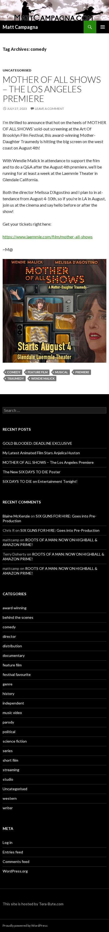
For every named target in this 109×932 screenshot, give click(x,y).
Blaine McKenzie (16, 516)
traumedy (15, 378)
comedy (13, 372)
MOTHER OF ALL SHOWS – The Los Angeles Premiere (52, 89)
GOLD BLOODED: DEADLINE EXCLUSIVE (37, 443)
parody (8, 722)
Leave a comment (49, 109)
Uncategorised (17, 70)
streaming (11, 769)
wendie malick (42, 378)
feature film (38, 372)
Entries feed (13, 852)
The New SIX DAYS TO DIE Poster (31, 472)
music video (12, 712)
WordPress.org (15, 871)
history (8, 693)
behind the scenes (18, 617)
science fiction (15, 741)
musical (61, 372)
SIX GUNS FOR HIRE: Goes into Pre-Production (59, 530)
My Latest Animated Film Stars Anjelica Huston (41, 453)
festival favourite (17, 674)
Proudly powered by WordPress (25, 926)
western (10, 798)
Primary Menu (102, 27)
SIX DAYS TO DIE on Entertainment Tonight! (40, 481)
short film (10, 760)
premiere (82, 372)
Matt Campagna (20, 27)
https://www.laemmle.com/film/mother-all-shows (48, 236)
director (9, 636)
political (9, 731)
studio (8, 779)
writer (8, 808)
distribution (12, 646)
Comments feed (16, 861)
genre (7, 684)
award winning (14, 608)
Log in (7, 842)
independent (13, 703)
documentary (14, 655)
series (8, 750)
